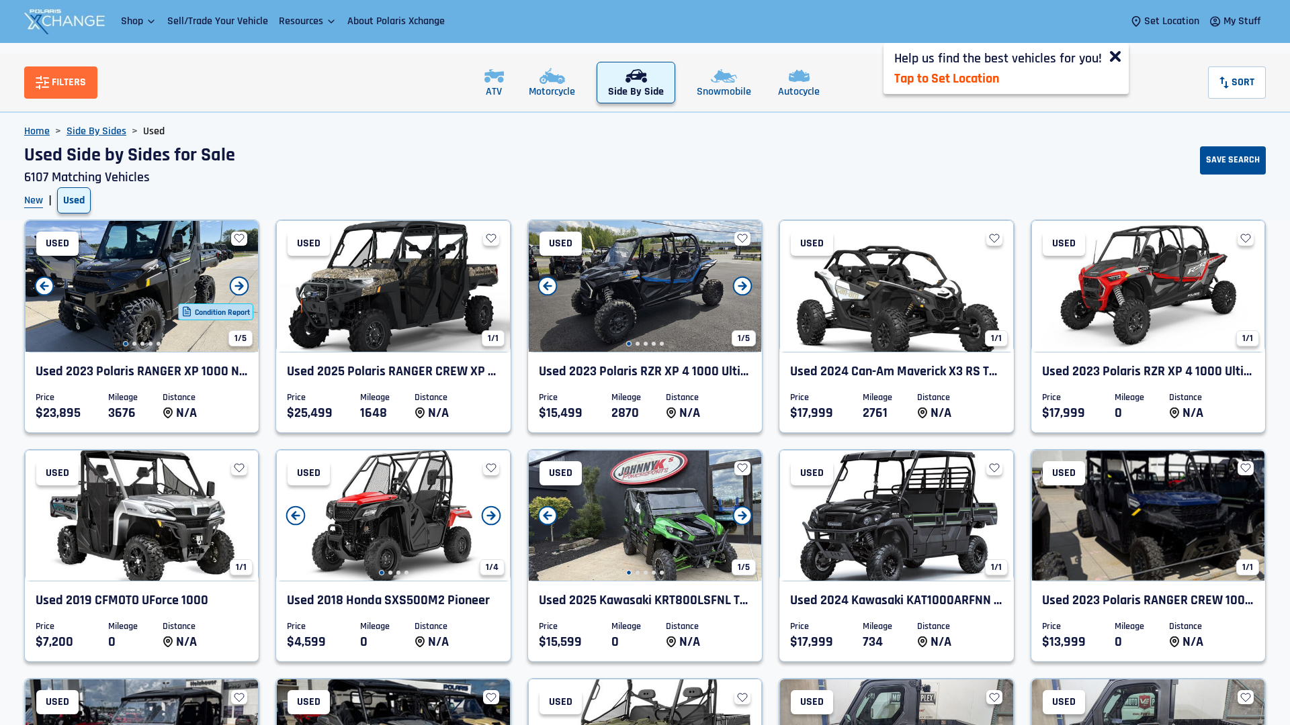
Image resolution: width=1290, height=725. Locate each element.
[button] (139, 21)
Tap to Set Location (946, 78)
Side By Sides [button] (96, 131)
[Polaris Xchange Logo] (64, 21)
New (33, 200)
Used (74, 200)
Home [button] (37, 131)
